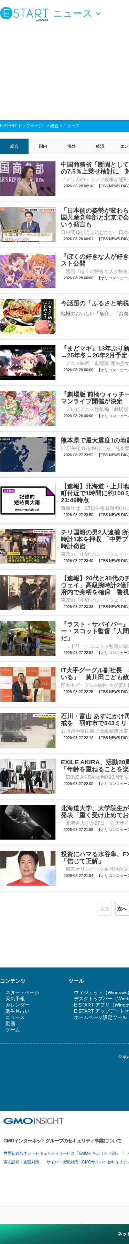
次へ (122, 908)
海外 (71, 146)
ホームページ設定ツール (100, 1017)
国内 (43, 146)
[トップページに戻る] (26, 14)
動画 (10, 1023)
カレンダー (18, 1005)
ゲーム (13, 1029)
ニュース (71, 125)
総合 (54, 125)
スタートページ (22, 992)
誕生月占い (18, 1011)
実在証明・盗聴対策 (21, 1162)
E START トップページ (21, 125)
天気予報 (15, 998)
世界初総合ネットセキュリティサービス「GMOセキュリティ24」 (61, 1153)
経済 (100, 146)
